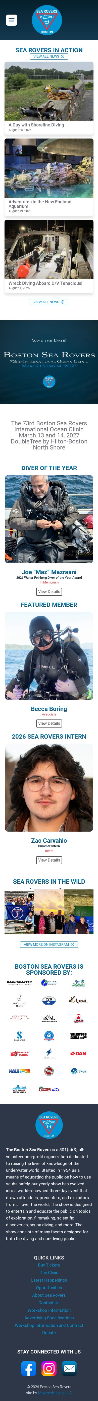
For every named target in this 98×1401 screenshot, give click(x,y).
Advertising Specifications (49, 1317)
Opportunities (49, 1287)
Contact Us (49, 1302)
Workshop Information (49, 1310)
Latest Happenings (49, 1280)
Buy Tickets (49, 1265)
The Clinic (49, 1272)
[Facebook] (28, 1368)
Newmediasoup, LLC (55, 1393)
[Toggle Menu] (11, 20)
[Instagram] (49, 1368)
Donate (49, 1332)
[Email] (69, 1368)
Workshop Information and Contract (49, 1325)
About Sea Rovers (49, 1295)
